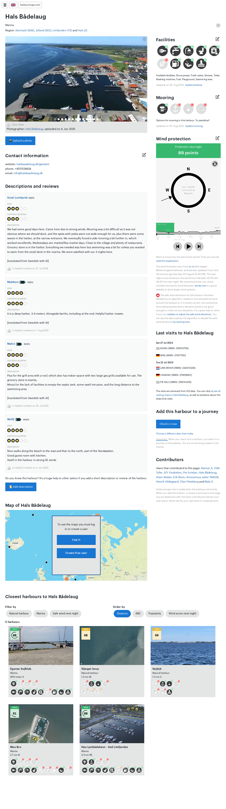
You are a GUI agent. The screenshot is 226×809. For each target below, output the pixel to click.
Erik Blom (179, 477)
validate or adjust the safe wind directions (189, 314)
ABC (138, 613)
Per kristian (190, 472)
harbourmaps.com (30, 5)
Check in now (168, 424)
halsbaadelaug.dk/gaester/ (33, 164)
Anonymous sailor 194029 (202, 477)
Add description (21, 487)
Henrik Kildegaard (167, 481)
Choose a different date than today (174, 434)
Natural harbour (19, 613)
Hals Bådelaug (34, 129)
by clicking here (181, 322)
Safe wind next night (65, 613)
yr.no (191, 267)
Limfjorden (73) (62, 30)
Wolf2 (11, 419)
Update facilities (193, 85)
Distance (122, 613)
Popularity (154, 613)
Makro (11, 344)
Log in (76, 539)
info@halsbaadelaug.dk (28, 173)
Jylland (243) (43, 30)
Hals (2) (82, 30)
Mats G (209, 481)
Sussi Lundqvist (17, 197)
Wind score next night (182, 613)
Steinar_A (207, 468)
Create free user (76, 553)
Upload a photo (20, 140)
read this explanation (167, 261)
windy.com (200, 286)
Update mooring (194, 126)
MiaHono (13, 282)
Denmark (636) (25, 30)
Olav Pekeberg (189, 481)
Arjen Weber (164, 477)
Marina (41, 613)
